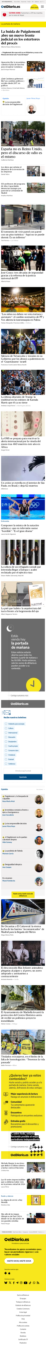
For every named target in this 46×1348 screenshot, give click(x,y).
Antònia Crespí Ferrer (8, 406)
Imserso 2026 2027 (33, 1232)
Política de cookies (23, 1326)
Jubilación (37, 1)
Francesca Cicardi (7, 365)
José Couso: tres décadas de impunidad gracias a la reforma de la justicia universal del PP (22, 275)
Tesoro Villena (17, 1)
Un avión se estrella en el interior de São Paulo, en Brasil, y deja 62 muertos (23, 484)
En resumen (7, 878)
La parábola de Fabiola (13, 851)
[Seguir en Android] (5, 1273)
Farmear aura (41, 1232)
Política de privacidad (23, 1316)
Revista (23, 1333)
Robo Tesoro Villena (17, 1232)
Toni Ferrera (5, 240)
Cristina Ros (5, 1170)
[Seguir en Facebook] (14, 1282)
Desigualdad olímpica (13, 864)
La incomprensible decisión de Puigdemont (12, 103)
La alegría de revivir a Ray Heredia (11, 1201)
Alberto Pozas (5, 47)
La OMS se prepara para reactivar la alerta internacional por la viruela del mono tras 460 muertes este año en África (21, 443)
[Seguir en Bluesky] (5, 1282)
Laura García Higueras (8, 534)
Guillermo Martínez (7, 160)
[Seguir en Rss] (38, 1282)
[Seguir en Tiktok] (30, 1282)
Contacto (23, 1329)
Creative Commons (23, 1309)
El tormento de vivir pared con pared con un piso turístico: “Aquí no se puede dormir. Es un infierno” (22, 234)
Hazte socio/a (34, 7)
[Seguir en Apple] (9, 1273)
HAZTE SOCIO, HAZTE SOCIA (19, 1261)
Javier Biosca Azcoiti (20, 365)
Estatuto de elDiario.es (23, 1305)
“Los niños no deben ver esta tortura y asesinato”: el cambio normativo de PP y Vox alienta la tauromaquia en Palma (22, 317)
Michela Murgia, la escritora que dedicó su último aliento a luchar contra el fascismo (13, 1165)
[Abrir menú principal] (42, 7)
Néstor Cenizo (5, 1024)
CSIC (33, 1)
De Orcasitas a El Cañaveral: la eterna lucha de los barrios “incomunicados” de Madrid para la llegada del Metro (22, 929)
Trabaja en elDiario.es (23, 1302)
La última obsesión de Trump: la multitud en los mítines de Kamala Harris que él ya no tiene (19, 399)
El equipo (23, 1298)
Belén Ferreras (6, 1065)
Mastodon (23, 1343)
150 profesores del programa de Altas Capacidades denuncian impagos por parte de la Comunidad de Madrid (13, 188)
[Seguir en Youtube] (25, 1282)
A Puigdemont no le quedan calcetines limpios (14, 838)
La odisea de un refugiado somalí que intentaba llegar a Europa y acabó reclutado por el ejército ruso (21, 569)
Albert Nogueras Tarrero (9, 614)
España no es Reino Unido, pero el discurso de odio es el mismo (21, 153)
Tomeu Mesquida (7, 323)
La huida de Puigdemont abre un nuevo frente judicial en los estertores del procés (20, 37)
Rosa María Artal (8, 801)
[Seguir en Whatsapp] (34, 1282)
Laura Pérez (5, 1187)
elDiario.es (4, 489)
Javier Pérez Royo (8, 826)
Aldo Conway (7, 842)
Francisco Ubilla (19, 323)
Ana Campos (6, 867)
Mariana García (8, 854)
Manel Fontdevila (8, 881)
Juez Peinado (43, 1)
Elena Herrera (15, 47)
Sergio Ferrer (5, 450)
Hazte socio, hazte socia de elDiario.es (23, 895)
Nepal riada (23, 1)
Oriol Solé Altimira (19, 88)
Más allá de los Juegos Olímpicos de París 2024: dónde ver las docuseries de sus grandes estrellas (12, 1217)
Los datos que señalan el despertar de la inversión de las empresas (12, 169)
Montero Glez (5, 1205)
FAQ (23, 1319)
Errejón (29, 1)
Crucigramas (25, 1232)
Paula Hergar (5, 1223)
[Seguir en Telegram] (17, 1282)
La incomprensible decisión (15, 823)
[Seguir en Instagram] (21, 1282)
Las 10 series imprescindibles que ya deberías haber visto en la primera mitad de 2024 (13, 1181)
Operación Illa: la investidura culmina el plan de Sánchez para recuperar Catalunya (13, 64)
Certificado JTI (23, 1339)
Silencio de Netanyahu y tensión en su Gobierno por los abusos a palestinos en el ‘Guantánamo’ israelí (22, 358)
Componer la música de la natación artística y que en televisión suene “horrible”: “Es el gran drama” (20, 528)
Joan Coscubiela (8, 815)
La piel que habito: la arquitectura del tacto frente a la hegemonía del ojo (21, 610)
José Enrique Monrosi (8, 69)
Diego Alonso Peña (7, 935)
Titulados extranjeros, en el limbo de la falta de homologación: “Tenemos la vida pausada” (23, 1059)
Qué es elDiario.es (23, 1295)
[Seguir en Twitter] (10, 1282)
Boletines (23, 1336)
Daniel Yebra (5, 174)
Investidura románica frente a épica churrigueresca (15, 811)
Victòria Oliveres (6, 88)
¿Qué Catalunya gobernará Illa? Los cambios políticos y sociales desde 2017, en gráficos (12, 82)
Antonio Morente (6, 979)
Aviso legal (23, 1312)
